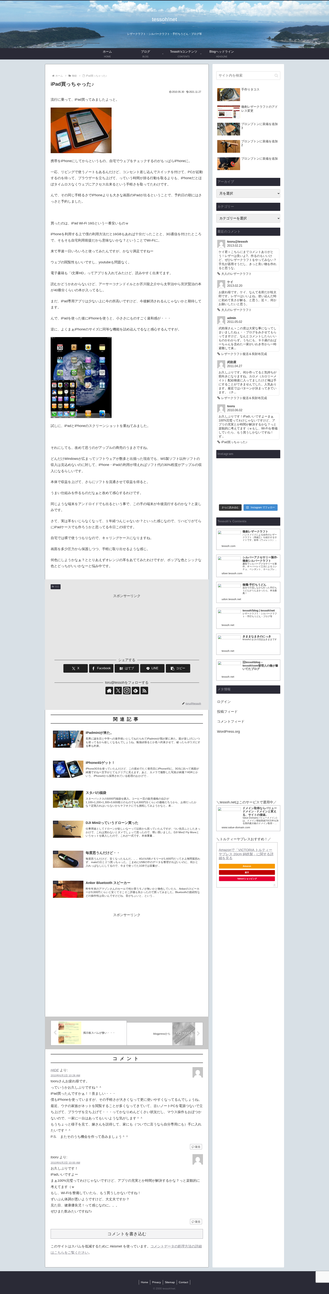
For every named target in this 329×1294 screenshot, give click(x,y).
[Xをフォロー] (118, 690)
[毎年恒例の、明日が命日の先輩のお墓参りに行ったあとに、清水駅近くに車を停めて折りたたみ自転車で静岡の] (226, 469)
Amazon (247, 866)
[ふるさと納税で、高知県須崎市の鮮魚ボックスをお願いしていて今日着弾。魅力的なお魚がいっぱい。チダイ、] (248, 469)
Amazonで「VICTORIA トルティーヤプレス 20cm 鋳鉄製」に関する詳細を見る (246, 854)
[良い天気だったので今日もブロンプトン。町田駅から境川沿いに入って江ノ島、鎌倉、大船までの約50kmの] (248, 495)
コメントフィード (230, 721)
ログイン (224, 702)
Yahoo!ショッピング (247, 879)
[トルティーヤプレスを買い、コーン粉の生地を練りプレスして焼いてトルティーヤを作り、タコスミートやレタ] (248, 482)
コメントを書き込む (126, 1233)
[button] (178, 668)
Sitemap (170, 1282)
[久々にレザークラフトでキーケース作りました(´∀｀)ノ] (226, 482)
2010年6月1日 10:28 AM (65, 1075)
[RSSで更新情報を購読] (144, 690)
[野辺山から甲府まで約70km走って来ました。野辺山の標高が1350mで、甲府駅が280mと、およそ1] (270, 482)
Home (144, 1282)
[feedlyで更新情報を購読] (135, 690)
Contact (183, 1282)
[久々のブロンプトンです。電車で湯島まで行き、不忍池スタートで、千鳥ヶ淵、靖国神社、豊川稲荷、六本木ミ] (270, 495)
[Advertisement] (127, 625)
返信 (197, 1146)
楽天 (247, 872)
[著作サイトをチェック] (109, 690)
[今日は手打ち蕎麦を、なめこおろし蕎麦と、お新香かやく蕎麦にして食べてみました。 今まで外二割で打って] (226, 495)
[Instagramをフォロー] (127, 690)
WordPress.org (228, 731)
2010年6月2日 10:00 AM (65, 1162)
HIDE (55, 1070)
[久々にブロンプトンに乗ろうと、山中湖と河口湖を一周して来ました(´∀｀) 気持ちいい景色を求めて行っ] (270, 469)
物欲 (57, 586)
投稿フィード (227, 712)
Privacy (156, 1282)
